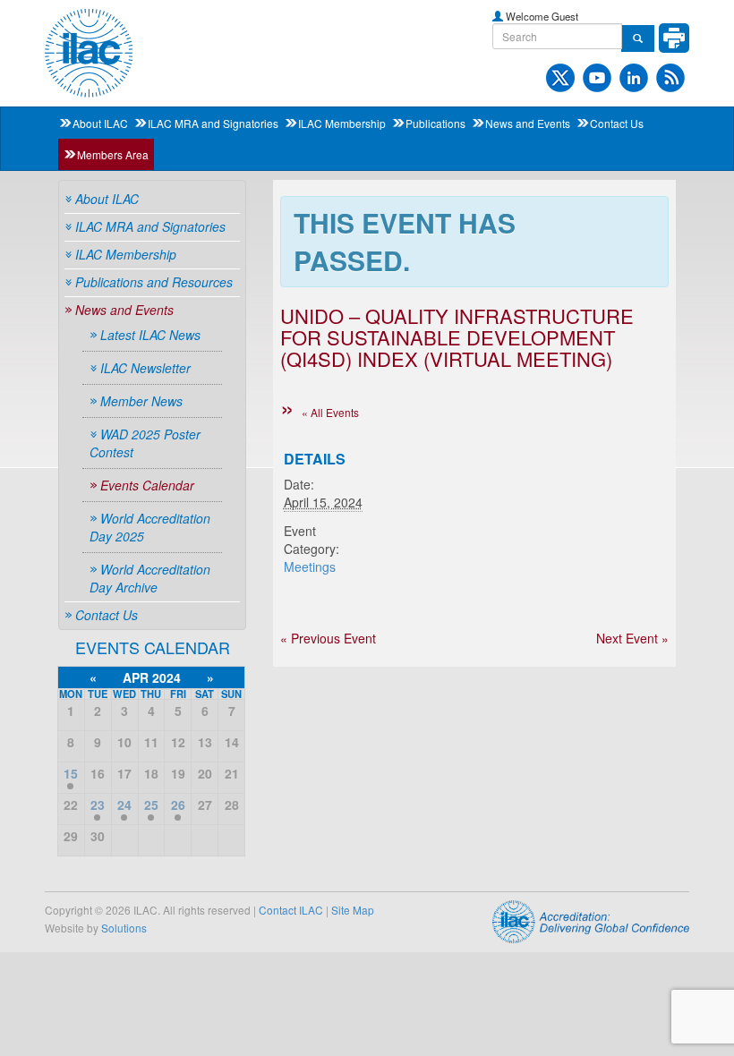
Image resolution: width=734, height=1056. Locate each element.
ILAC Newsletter (145, 368)
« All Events (330, 412)
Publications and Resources (154, 282)
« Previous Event (328, 638)
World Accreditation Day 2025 (150, 527)
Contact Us (617, 123)
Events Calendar (147, 485)
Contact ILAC (291, 909)
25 (151, 804)
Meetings (310, 566)
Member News (141, 401)
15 (71, 773)
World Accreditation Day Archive (150, 578)
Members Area (113, 154)
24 (124, 804)
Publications (435, 123)
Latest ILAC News (150, 335)
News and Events (527, 123)
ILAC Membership (342, 123)
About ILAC (100, 123)
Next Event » (632, 638)
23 (97, 804)
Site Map (352, 909)
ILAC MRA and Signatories (213, 123)
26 (178, 804)
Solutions (124, 927)
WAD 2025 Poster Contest (145, 443)
